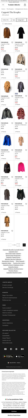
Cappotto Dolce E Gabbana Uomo (13, 265)
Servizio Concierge (7, 287)
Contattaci (5, 325)
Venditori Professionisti (8, 315)
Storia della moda (7, 343)
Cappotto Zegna (13, 267)
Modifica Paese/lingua (14, 415)
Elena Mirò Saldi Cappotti (13, 254)
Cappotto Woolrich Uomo (14, 273)
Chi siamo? (5, 333)
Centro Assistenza (7, 323)
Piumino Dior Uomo (19, 263)
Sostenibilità (5, 335)
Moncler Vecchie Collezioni (13, 259)
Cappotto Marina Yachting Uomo (13, 269)
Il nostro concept (7, 285)
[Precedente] (9, 244)
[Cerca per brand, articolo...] (3, 4)
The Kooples (10, 9)
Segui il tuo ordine (7, 295)
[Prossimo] (18, 244)
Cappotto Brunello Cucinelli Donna (13, 250)
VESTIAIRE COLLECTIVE (9, 330)
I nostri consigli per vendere (10, 310)
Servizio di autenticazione (9, 298)
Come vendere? (6, 308)
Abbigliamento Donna (21, 9)
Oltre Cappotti (20, 261)
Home (3, 9)
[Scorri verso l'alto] (24, 244)
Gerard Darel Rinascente (13, 255)
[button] (25, 5)
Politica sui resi (6, 300)
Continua (14, 411)
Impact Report (6, 338)
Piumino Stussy (13, 271)
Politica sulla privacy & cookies (13, 367)
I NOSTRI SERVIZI (7, 282)
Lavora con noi (6, 340)
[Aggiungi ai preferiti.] (12, 42)
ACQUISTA (5, 292)
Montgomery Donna (8, 261)
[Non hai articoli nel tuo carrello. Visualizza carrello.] (25, 5)
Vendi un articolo (7, 313)
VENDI (4, 305)
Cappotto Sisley (6, 263)
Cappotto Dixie (13, 252)
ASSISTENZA (5, 320)
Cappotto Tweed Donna (13, 257)
